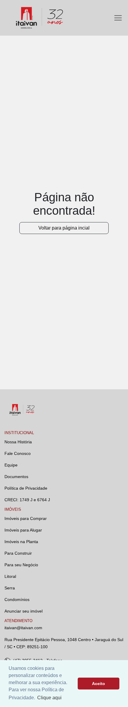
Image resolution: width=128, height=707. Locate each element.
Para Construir (18, 553)
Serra (9, 588)
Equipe (11, 465)
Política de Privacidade (25, 488)
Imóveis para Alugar (23, 530)
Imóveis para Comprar (25, 518)
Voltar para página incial (64, 227)
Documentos (16, 476)
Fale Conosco (17, 453)
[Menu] (118, 18)
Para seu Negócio (21, 564)
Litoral (10, 576)
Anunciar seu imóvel (23, 611)
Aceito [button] (98, 683)
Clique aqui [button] (49, 697)
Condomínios (16, 599)
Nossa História (18, 441)
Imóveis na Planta (21, 541)
